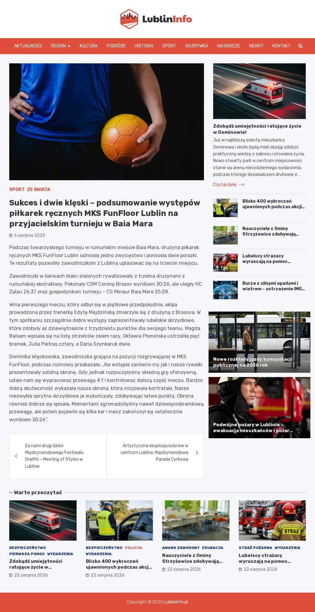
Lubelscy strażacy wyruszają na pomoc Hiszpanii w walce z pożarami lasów (265, 264)
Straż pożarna (255, 548)
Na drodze (228, 46)
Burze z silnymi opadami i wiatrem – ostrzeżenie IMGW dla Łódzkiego (273, 289)
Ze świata (38, 189)
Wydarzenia (60, 554)
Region (58, 46)
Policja (133, 548)
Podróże (116, 46)
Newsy (256, 46)
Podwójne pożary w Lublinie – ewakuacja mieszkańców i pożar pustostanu (251, 430)
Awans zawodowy (181, 548)
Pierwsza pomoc (27, 554)
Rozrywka (196, 46)
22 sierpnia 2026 (31, 575)
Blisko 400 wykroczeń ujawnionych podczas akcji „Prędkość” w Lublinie (272, 207)
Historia (144, 46)
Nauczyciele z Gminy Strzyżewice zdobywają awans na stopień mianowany (269, 237)
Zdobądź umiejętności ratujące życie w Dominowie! (35, 567)
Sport (169, 46)
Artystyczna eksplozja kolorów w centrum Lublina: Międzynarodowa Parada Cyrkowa (154, 452)
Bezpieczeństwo (27, 548)
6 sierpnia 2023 (29, 235)
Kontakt (282, 46)
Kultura (89, 46)
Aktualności (28, 46)
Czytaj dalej (225, 184)
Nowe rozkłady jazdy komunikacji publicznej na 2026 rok (253, 362)
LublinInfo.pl (176, 602)
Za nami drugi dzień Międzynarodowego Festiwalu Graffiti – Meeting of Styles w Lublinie (54, 456)
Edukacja (212, 548)
